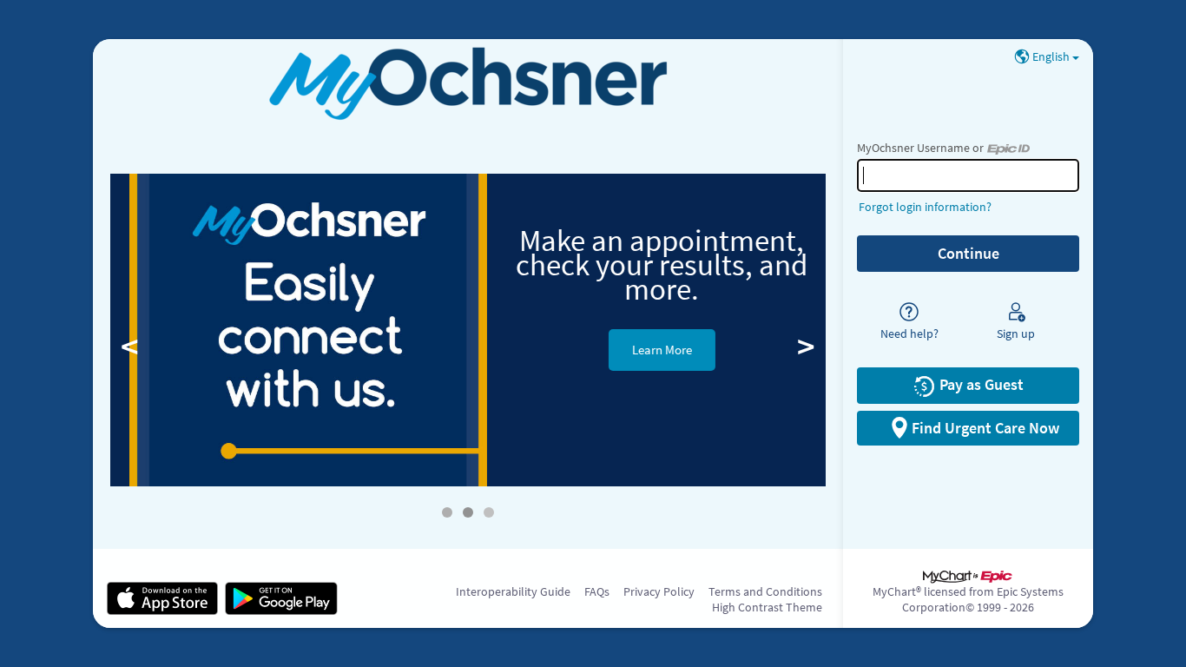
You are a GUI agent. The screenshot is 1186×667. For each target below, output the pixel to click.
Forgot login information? (925, 207)
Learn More (646, 349)
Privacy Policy (659, 591)
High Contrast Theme (767, 607)
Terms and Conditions (765, 591)
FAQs (596, 591)
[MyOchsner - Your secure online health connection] (468, 84)
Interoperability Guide (513, 591)
